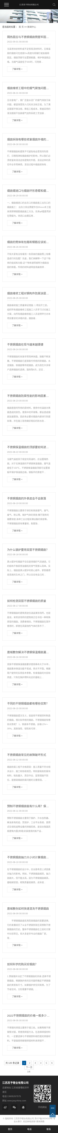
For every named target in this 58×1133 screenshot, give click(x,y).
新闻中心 (31, 27)
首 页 (21, 27)
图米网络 (40, 1121)
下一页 (29, 1067)
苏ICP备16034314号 (43, 1118)
